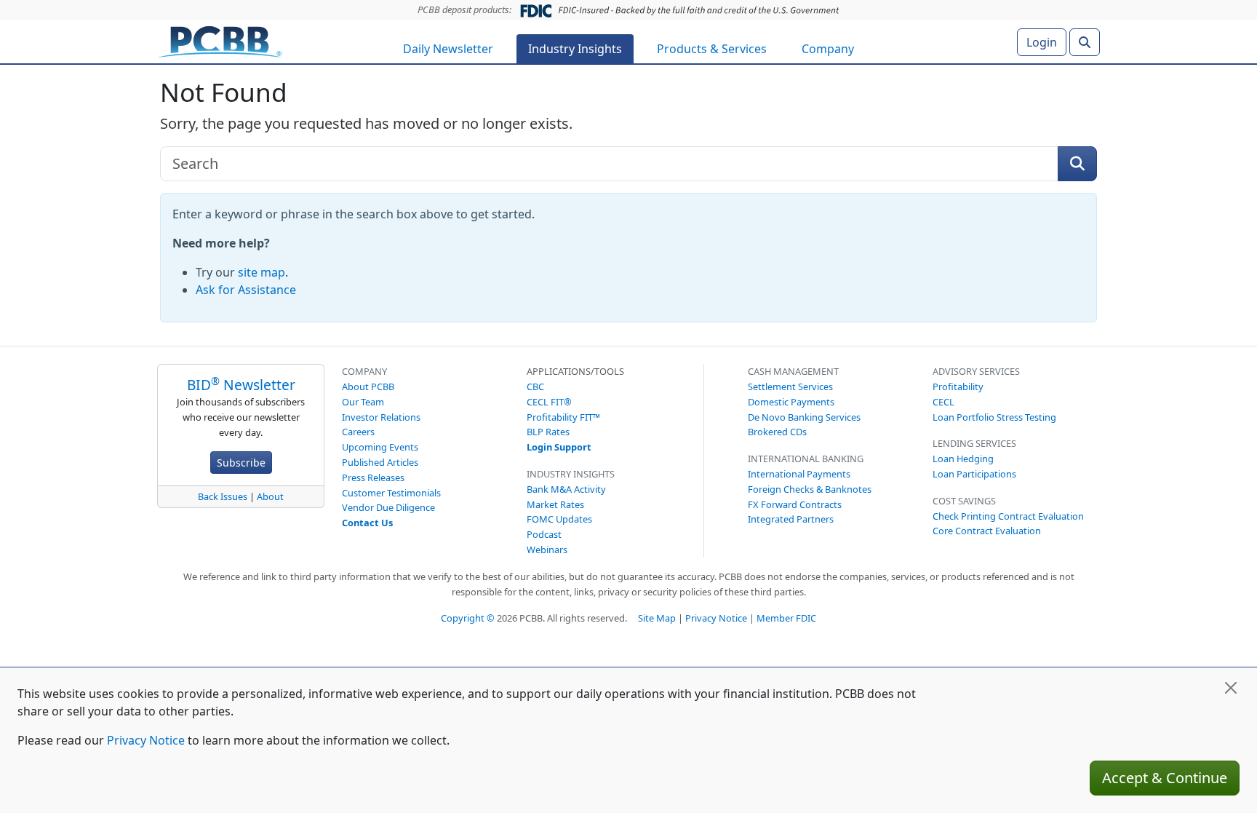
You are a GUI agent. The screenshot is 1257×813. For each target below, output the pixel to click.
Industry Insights (575, 49)
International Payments (799, 473)
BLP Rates (548, 431)
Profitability (958, 386)
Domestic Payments (791, 401)
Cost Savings (964, 500)
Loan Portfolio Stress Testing (994, 417)
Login (1041, 42)
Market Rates (555, 504)
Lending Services (974, 443)
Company (828, 49)
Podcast (544, 534)
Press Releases (373, 477)
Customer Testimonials (391, 492)
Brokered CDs (777, 431)
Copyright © (468, 617)
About (270, 496)
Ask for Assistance (246, 290)
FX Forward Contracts (795, 504)
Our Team (363, 401)
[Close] (1231, 688)
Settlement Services (790, 386)
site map (261, 272)
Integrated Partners (791, 519)
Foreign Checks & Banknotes (809, 489)
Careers (358, 431)
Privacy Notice (716, 617)
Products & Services (712, 49)
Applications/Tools (575, 371)
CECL (943, 401)
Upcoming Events (380, 446)
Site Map (657, 617)
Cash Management (793, 371)
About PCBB (368, 386)
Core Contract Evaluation (987, 530)
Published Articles (380, 462)
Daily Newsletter (448, 49)
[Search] (1084, 42)
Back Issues (222, 496)
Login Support (559, 446)
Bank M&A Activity (566, 489)
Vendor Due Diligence (388, 507)
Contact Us (367, 522)
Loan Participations (974, 473)
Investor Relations (381, 417)
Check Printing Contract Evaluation (1008, 516)
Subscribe (241, 462)
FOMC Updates (559, 519)
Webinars (547, 549)
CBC (535, 386)
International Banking (805, 458)
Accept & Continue (1164, 778)
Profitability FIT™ (563, 417)
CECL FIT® (549, 401)
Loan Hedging (963, 458)
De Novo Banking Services (804, 417)
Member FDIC (786, 617)
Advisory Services (976, 371)
